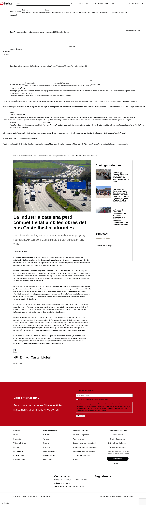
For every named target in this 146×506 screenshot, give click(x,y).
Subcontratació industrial (82, 455)
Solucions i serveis (50, 431)
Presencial (17, 439)
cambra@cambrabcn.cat (76, 486)
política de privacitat (100, 400)
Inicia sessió (117, 459)
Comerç (46, 443)
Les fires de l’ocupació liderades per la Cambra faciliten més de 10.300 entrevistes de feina (121, 177)
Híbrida (16, 447)
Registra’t (117, 463)
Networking (47, 435)
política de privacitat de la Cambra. (95, 410)
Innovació (46, 447)
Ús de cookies (46, 496)
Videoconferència (19, 443)
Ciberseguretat (18, 455)
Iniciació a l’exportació (81, 435)
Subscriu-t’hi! (80, 416)
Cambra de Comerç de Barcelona (52, 257)
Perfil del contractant (117, 439)
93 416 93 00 (65, 483)
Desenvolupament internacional (84, 443)
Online (15, 435)
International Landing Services (84, 451)
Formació (17, 431)
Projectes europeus (50, 451)
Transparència (118, 435)
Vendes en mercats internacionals (85, 447)
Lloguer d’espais (49, 455)
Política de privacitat (30, 496)
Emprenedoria (48, 459)
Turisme (46, 439)
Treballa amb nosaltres (117, 447)
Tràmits (75, 459)
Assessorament (78, 439)
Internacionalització (80, 431)
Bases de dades (19, 459)
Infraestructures (103, 238)
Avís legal (16, 496)
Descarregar (17, 363)
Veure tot (72, 46)
